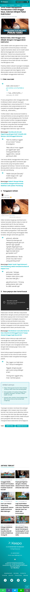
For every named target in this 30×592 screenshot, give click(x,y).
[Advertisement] (15, 446)
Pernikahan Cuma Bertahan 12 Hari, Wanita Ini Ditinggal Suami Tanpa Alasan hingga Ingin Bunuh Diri (15, 333)
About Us (11, 575)
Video (18, 5)
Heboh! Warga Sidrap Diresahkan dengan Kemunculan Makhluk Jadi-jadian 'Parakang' (12, 184)
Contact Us (23, 573)
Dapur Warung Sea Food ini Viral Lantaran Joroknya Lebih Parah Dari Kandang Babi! (15, 388)
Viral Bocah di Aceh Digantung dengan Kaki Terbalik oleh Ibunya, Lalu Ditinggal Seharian (13, 134)
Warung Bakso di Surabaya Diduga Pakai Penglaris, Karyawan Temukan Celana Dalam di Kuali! (15, 393)
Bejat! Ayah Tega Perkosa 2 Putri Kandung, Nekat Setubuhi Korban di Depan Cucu (15, 266)
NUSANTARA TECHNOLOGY (17, 547)
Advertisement (8, 573)
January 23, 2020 (12, 95)
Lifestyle (4, 5)
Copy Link (27, 590)
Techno (12, 5)
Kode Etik (4, 575)
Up (27, 587)
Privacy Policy (18, 575)
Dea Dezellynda (13, 16)
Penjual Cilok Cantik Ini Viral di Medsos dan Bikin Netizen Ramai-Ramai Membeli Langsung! (15, 399)
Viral (2, 480)
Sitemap (25, 575)
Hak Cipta (16, 573)
